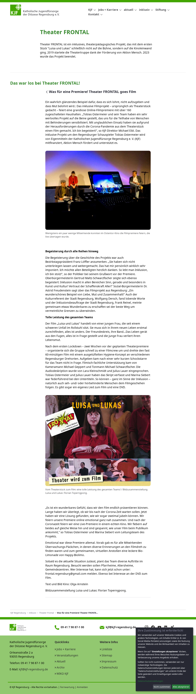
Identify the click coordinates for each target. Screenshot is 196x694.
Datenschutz (110, 667)
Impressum (109, 661)
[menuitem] (91, 9)
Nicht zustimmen (162, 686)
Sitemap (107, 655)
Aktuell (61, 661)
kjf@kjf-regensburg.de (33, 669)
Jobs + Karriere (66, 649)
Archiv (61, 667)
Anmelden (82, 687)
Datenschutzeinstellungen (150, 681)
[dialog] (164, 659)
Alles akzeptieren (181, 686)
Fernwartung (67, 687)
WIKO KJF (62, 673)
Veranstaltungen (67, 655)
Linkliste (107, 649)
